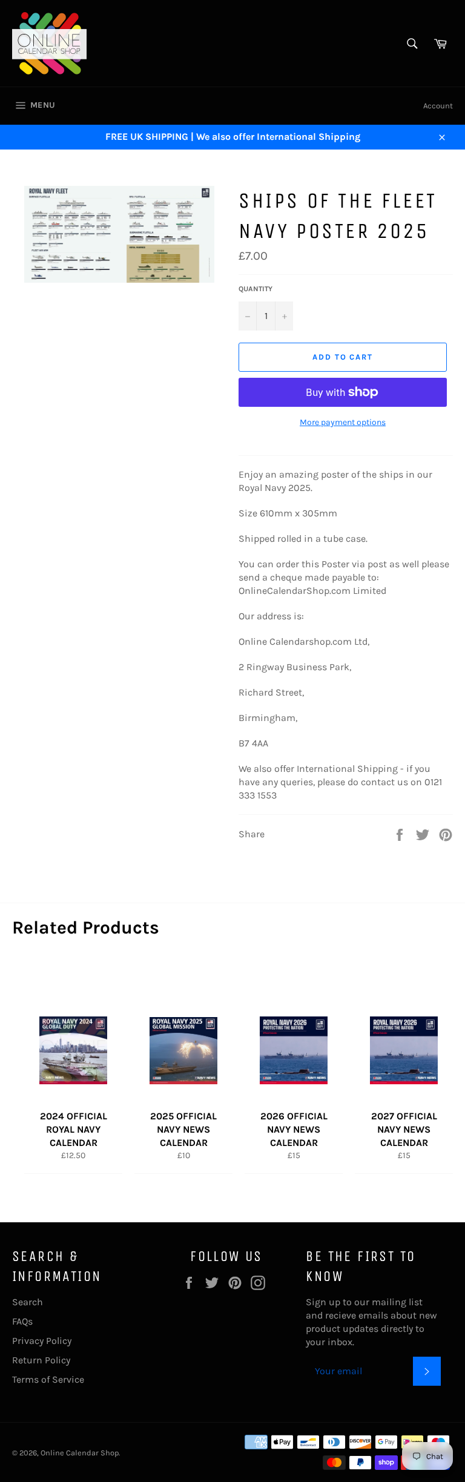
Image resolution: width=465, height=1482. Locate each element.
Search (27, 1302)
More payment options (343, 422)
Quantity (255, 289)
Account (438, 105)
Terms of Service (48, 1379)
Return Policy (41, 1360)
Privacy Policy (41, 1340)
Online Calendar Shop (80, 1452)
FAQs (22, 1321)
